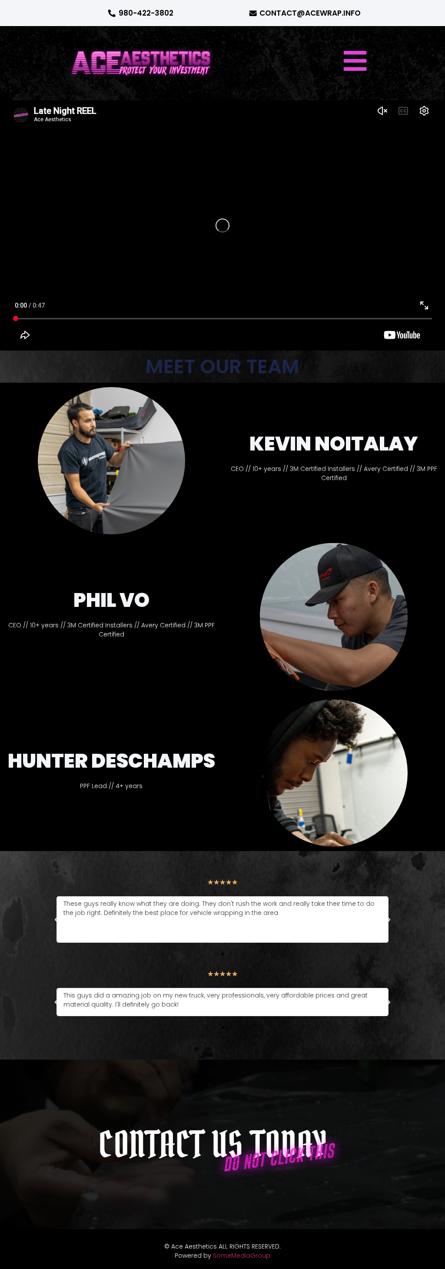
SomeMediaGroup (241, 1255)
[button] (355, 60)
